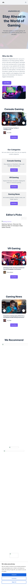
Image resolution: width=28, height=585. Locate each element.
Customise (14, 578)
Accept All (14, 574)
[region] (14, 573)
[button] (25, 218)
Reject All (14, 582)
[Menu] (25, 2)
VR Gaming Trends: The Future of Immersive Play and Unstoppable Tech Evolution (14, 225)
